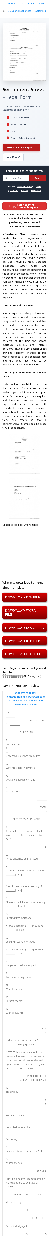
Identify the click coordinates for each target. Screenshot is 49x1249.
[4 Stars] (10, 676)
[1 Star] (3, 676)
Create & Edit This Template (21, 147)
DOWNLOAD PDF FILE (22, 597)
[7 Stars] (16, 676)
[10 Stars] (22, 676)
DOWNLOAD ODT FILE (23, 654)
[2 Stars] (6, 676)
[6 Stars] (14, 676)
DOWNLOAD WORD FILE (20, 612)
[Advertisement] (24, 555)
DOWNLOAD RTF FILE (22, 640)
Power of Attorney (25, 186)
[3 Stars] (8, 676)
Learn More (13, 157)
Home (11, 3)
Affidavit (24, 190)
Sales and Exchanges (19, 10)
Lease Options (26, 3)
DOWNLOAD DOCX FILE (24, 627)
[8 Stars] (18, 676)
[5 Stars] (12, 676)
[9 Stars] (20, 676)
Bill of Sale (36, 190)
